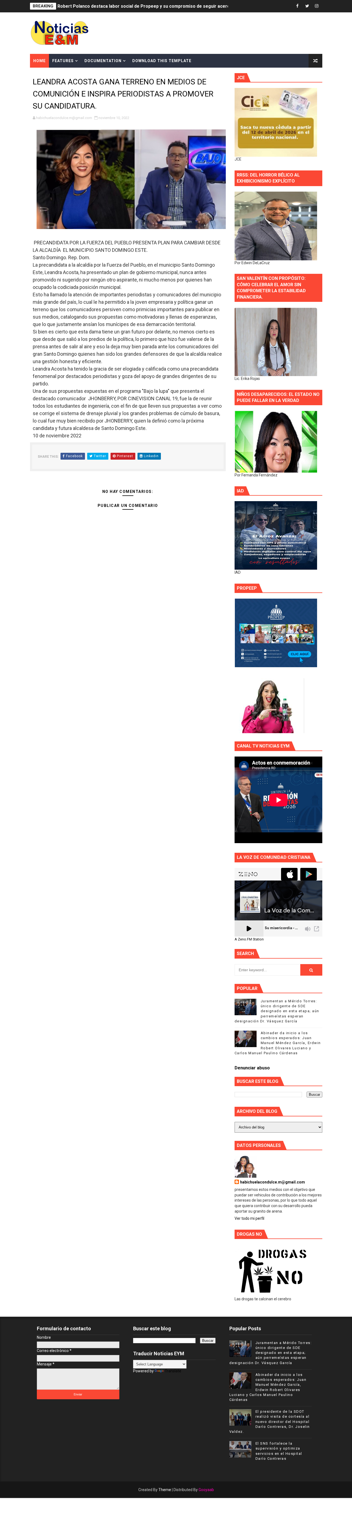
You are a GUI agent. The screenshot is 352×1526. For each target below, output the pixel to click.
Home (39, 61)
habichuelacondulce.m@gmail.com (272, 1182)
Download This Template (161, 61)
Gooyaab (206, 1490)
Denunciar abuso (252, 1067)
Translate (173, 1371)
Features (63, 61)
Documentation (103, 61)
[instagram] (317, 6)
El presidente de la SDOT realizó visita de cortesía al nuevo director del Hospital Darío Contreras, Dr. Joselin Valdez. (269, 1421)
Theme (164, 1490)
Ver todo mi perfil (249, 1218)
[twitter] (307, 6)
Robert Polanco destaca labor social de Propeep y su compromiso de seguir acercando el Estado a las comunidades (178, 6)
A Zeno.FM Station (249, 939)
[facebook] (297, 6)
